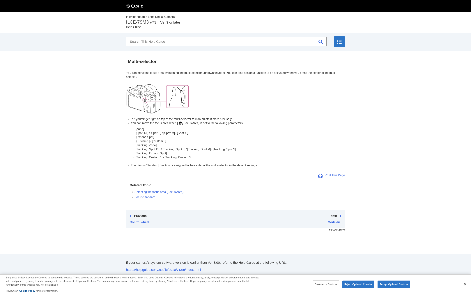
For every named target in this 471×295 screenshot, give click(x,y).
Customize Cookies (326, 284)
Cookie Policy (27, 290)
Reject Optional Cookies (358, 284)
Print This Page (335, 175)
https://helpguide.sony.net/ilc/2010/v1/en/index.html (163, 270)
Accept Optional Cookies (394, 284)
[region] (235, 284)
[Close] (465, 284)
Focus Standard (144, 197)
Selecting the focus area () (158, 192)
